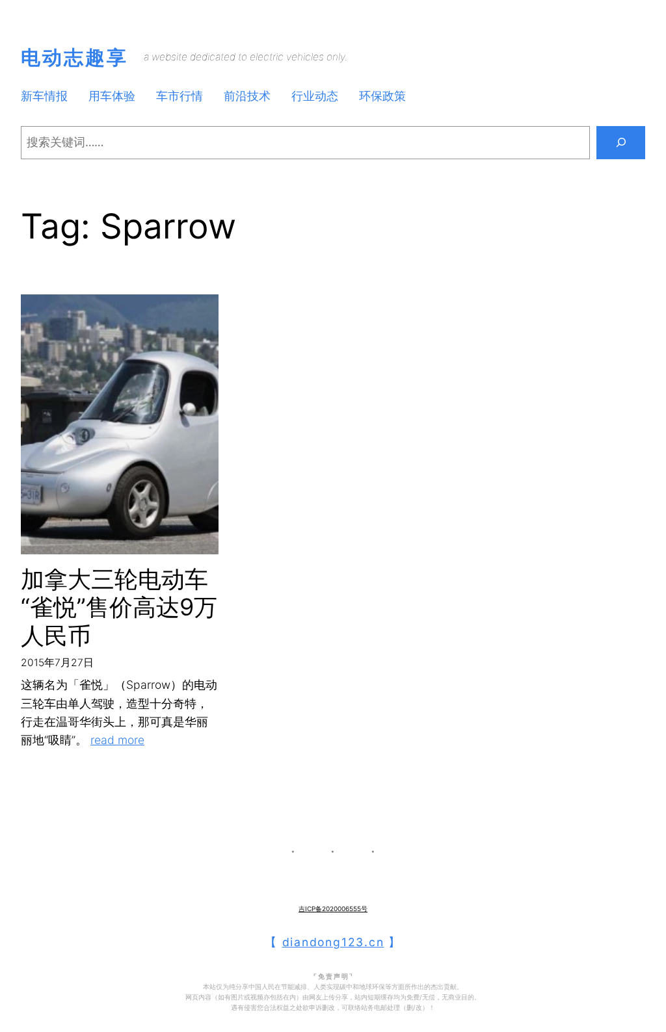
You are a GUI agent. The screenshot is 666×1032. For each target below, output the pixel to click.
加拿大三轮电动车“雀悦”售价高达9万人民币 (119, 607)
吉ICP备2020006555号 (333, 908)
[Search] (620, 142)
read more (117, 740)
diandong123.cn (333, 942)
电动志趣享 (74, 57)
